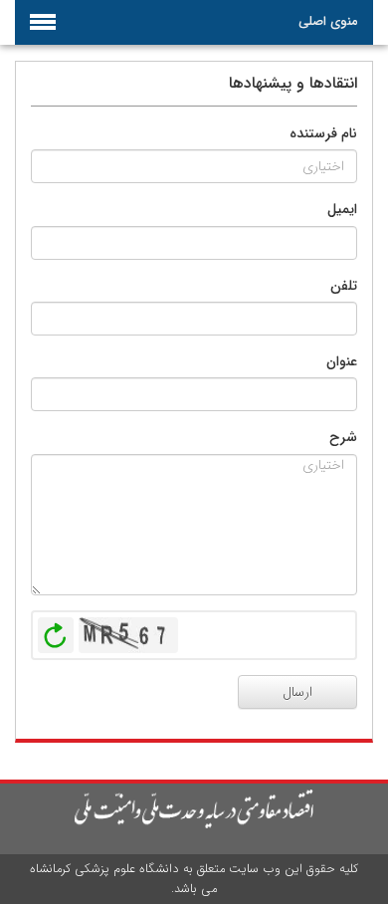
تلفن (343, 286)
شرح (343, 437)
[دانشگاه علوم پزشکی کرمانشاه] (194, 809)
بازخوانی (56, 630)
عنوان (341, 361)
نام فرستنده (323, 133)
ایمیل (342, 209)
